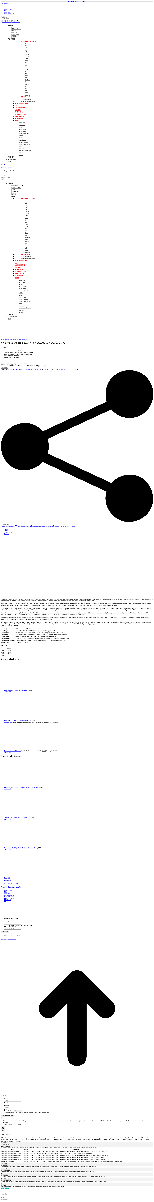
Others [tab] (2, 1183)
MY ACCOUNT (9, 895)
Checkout (9, 168)
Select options (8, 722)
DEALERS (7, 880)
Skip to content (5, 3)
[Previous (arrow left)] (1, 1197)
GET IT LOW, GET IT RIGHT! (77, 1)
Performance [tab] (4, 1168)
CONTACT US (8, 893)
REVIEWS (7, 900)
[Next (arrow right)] (3, 1197)
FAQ (5, 892)
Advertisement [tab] (5, 1178)
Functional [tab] (4, 1163)
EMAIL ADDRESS (10, 927)
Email (6, 1102)
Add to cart (4, 367)
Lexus (71, 369)
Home (2, 339)
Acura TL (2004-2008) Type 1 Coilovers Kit (17, 817)
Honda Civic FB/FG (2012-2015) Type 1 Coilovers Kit (20, 848)
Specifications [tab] (8, 532)
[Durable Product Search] (4, 6)
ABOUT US (8, 890)
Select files (18, 1111)
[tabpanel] (77, 1155)
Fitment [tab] (6, 534)
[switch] (1, 1165)
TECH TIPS (7, 879)
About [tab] (6, 530)
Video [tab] (6, 529)
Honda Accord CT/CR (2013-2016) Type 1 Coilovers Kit (20, 787)
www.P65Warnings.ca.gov (33, 363)
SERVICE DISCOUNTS (11, 884)
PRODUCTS (8, 877)
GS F (68, 369)
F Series (61, 369)
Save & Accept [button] (5, 1188)
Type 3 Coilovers (36, 369)
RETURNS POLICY (10, 898)
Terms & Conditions (12, 938)
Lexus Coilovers (24, 339)
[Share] (3, 1199)
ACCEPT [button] (20, 1124)
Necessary (6, 1144)
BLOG (6, 901)
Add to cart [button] (7, 691)
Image (6, 1109)
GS (65, 369)
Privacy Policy (4, 938)
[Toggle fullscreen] (5, 1199)
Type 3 (76, 369)
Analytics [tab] (3, 1173)
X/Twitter (7, 922)
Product (6, 1105)
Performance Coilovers (11, 339)
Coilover (56, 369)
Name (6, 1099)
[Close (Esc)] (1, 1199)
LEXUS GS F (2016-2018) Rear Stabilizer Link (18, 720)
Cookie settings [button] (7, 1124)
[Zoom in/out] (6, 1199)
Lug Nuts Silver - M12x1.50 (12, 751)
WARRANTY (8, 882)
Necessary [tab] (4, 1142)
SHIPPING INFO (9, 896)
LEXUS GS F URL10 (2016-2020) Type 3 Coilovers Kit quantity (19, 365)
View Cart (4, 168)
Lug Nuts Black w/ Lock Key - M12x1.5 (16, 690)
